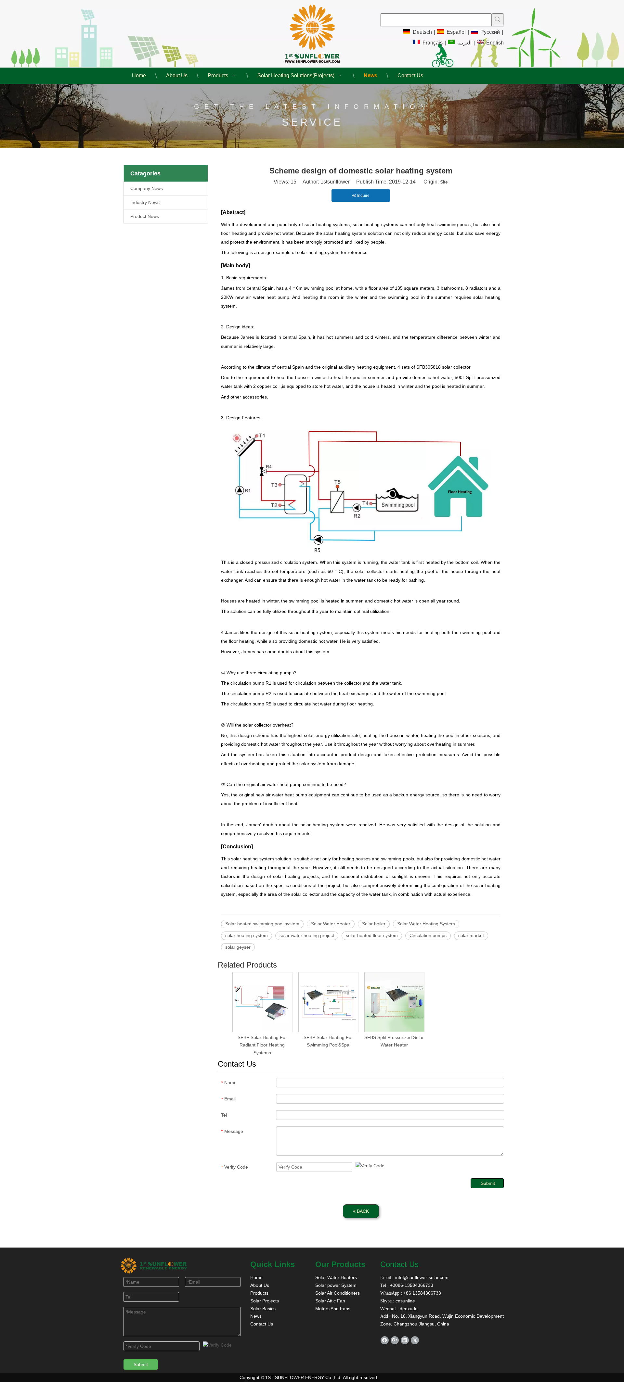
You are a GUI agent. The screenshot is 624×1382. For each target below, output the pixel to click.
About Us (259, 1285)
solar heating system (246, 935)
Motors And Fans (332, 1308)
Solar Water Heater (330, 923)
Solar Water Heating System (426, 923)
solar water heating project (307, 935)
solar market (471, 935)
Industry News (145, 202)
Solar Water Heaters (336, 1277)
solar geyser (238, 947)
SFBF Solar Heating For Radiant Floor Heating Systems (262, 1045)
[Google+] (395, 1340)
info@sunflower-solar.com (421, 1277)
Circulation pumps (428, 935)
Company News (146, 188)
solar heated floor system (372, 935)
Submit (488, 1183)
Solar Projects (264, 1300)
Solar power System (336, 1285)
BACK (362, 1211)
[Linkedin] (405, 1340)
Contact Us (261, 1323)
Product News (144, 216)
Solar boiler (373, 923)
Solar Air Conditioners (337, 1293)
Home (256, 1277)
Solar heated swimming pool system (262, 923)
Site (444, 181)
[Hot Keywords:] (497, 19)
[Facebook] (385, 1340)
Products (259, 1293)
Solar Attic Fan (330, 1300)
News (256, 1316)
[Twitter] (415, 1340)
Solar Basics (263, 1308)
